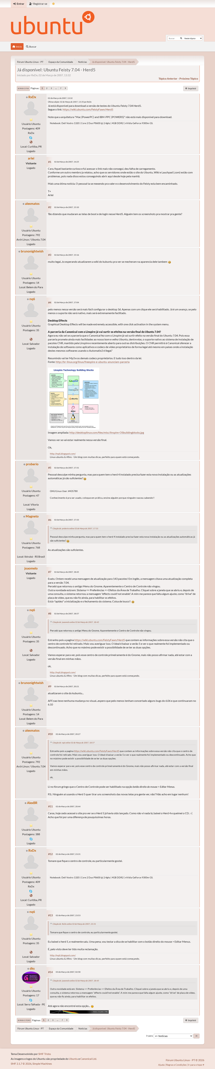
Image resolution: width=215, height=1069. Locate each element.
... (56, 88)
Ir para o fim (23, 88)
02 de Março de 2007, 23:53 (68, 915)
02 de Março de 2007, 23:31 (68, 854)
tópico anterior (168, 78)
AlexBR (32, 803)
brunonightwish (32, 251)
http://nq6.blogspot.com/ (63, 453)
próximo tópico (188, 78)
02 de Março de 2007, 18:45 (66, 572)
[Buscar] (181, 38)
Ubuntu (73, 1058)
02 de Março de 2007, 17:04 (66, 302)
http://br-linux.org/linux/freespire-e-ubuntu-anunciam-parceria (93, 361)
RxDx (32, 97)
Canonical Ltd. (88, 1058)
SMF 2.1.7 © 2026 (21, 1063)
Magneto (32, 516)
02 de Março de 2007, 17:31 (66, 468)
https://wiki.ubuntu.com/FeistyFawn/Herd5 (88, 109)
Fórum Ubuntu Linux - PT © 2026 (185, 1060)
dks (32, 968)
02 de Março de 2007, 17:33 (66, 520)
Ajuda (161, 1064)
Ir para (149, 1036)
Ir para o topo (24, 1020)
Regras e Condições (176, 1064)
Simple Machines (42, 1063)
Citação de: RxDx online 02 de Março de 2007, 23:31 (74, 924)
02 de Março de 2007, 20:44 (68, 806)
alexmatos (32, 203)
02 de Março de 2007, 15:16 (66, 255)
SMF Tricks (44, 1053)
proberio (32, 464)
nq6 (32, 299)
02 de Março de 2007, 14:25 (66, 162)
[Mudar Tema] (53, 4)
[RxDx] (31, 142)
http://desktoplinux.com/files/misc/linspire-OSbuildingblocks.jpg (106, 432)
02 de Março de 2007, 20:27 (68, 734)
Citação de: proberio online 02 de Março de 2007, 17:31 (75, 528)
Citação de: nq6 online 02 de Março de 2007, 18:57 (74, 742)
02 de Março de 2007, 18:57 (66, 613)
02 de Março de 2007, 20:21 (66, 686)
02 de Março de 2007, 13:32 (60, 98)
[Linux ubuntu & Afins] (31, 339)
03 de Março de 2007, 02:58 (68, 972)
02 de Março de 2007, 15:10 (66, 207)
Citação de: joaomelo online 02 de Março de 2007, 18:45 (76, 622)
